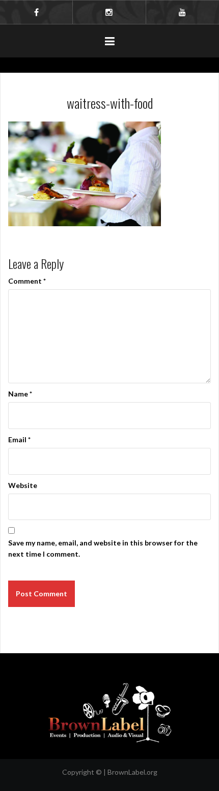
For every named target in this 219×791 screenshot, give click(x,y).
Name (20, 393)
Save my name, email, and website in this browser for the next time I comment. (103, 548)
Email (19, 439)
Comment (27, 281)
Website (22, 485)
